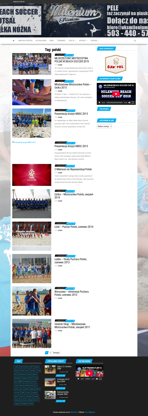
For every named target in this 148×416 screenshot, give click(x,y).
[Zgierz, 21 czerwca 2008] (50, 369)
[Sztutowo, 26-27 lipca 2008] (50, 382)
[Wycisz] (129, 102)
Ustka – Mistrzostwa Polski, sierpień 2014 (73, 196)
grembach (18, 378)
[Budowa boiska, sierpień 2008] (50, 395)
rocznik (17, 393)
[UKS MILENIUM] (14, 40)
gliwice (35, 374)
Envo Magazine (90, 412)
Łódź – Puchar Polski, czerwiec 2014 (73, 226)
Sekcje (72, 41)
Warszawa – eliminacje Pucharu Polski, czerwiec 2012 (71, 293)
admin (60, 65)
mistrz (34, 382)
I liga (36, 378)
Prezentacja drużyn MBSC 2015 (71, 113)
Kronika (94, 41)
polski (32, 389)
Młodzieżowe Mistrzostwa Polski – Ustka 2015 (72, 86)
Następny (56, 353)
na (36, 385)
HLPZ (31, 378)
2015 (26, 367)
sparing (34, 393)
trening (36, 396)
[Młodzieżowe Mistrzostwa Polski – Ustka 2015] (31, 92)
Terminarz (61, 41)
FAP (16, 374)
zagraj (16, 404)
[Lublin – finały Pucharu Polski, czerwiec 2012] (31, 268)
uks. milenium (29, 400)
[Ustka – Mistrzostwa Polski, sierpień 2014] (31, 204)
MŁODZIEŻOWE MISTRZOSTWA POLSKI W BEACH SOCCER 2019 (71, 60)
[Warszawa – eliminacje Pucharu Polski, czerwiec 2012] (31, 301)
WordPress (74, 412)
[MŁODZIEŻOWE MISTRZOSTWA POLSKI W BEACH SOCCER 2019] (31, 64)
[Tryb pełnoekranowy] (133, 102)
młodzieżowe (29, 385)
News (52, 41)
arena (37, 367)
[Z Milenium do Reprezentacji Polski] (31, 175)
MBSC (21, 382)
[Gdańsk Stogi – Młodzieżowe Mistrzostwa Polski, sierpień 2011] (31, 333)
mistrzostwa (19, 385)
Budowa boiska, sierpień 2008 (63, 393)
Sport (16, 396)
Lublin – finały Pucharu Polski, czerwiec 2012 (70, 261)
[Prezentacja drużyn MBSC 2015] (31, 123)
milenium (27, 382)
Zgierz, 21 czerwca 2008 (64, 367)
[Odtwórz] (99, 102)
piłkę (26, 389)
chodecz (33, 371)
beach (16, 371)
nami (16, 389)
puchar (38, 389)
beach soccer (24, 371)
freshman (22, 374)
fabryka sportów (25, 41)
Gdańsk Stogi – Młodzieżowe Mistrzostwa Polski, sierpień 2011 (72, 325)
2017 (31, 367)
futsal (29, 374)
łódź (31, 404)
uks (21, 400)
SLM (22, 393)
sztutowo (29, 396)
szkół (22, 396)
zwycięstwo (24, 404)
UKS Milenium (41, 41)
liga (16, 382)
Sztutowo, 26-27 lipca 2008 (63, 380)
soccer (28, 393)
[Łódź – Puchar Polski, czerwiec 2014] (31, 236)
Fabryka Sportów (18, 1)
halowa (25, 378)
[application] (116, 94)
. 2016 (16, 367)
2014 (21, 367)
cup (39, 371)
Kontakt (82, 41)
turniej (17, 400)
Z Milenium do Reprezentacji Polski (73, 169)
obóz (21, 389)
